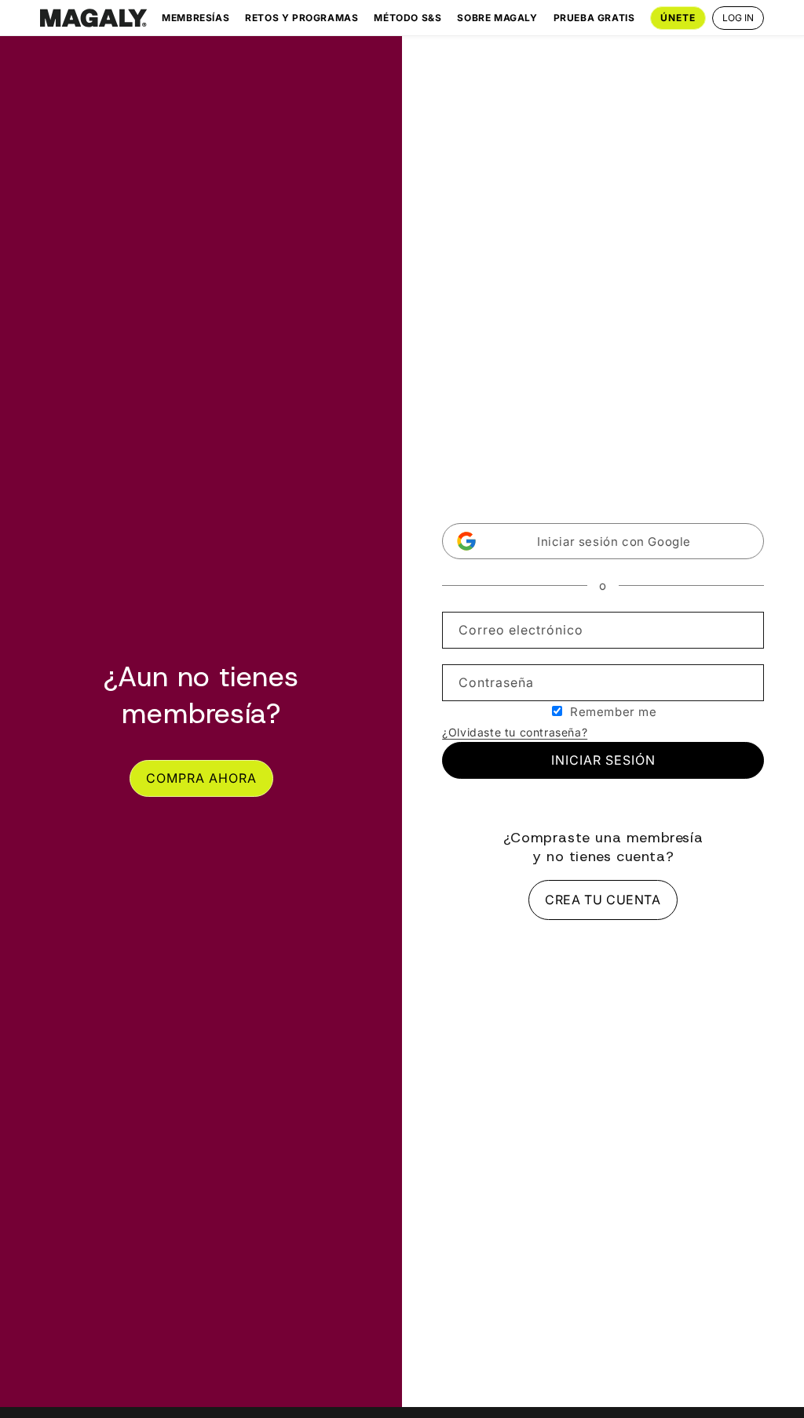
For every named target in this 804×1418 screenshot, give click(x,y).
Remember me (613, 711)
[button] (603, 541)
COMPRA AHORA (201, 778)
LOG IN (738, 18)
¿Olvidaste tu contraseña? (514, 732)
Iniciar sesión (603, 760)
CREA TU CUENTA (602, 899)
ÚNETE (678, 18)
